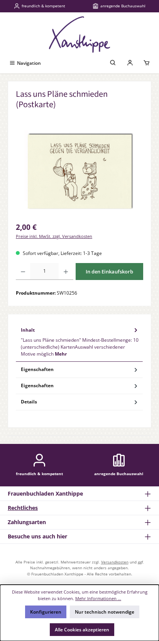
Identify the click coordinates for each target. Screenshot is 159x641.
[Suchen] (113, 63)
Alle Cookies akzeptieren (82, 629)
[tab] (79, 341)
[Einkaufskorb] (146, 63)
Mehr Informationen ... (98, 598)
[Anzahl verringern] (23, 271)
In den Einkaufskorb (109, 271)
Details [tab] (29, 401)
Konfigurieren (45, 612)
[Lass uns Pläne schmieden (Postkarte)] (79, 173)
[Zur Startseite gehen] (79, 34)
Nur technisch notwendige (104, 612)
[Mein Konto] (130, 63)
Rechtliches (23, 507)
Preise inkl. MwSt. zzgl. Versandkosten (54, 236)
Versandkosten (115, 562)
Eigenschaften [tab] (37, 369)
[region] (79, 173)
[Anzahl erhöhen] (66, 271)
